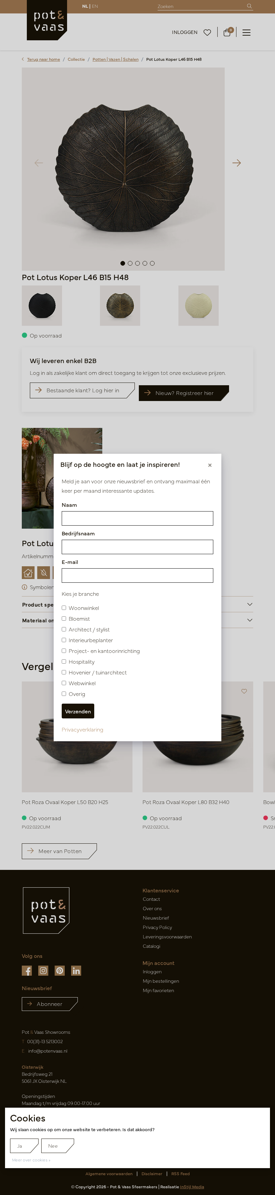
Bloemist (79, 618)
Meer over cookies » (31, 1159)
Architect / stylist (89, 629)
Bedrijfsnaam (78, 533)
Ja (19, 1145)
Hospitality (82, 661)
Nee (53, 1145)
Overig (77, 693)
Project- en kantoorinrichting (104, 650)
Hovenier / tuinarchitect (98, 672)
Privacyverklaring (82, 729)
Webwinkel (82, 683)
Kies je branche (80, 593)
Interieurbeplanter (91, 640)
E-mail (70, 561)
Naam (69, 504)
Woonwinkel (84, 607)
